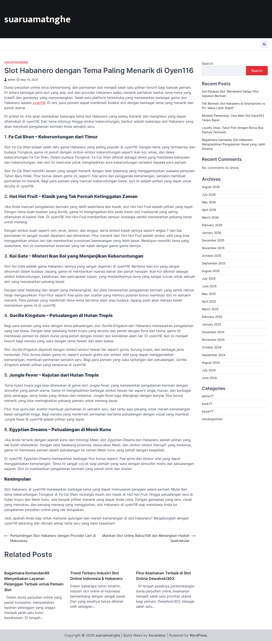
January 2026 (211, 232)
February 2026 (212, 225)
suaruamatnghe (37, 19)
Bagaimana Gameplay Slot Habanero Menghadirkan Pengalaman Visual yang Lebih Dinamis (233, 144)
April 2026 (209, 210)
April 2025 (209, 301)
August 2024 (211, 362)
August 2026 (211, 187)
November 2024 (213, 339)
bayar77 (207, 411)
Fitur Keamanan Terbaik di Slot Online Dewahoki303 (163, 576)
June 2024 (209, 378)
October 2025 (211, 255)
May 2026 (209, 202)
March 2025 (210, 309)
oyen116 (39, 103)
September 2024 (213, 355)
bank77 (207, 404)
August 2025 (211, 271)
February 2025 (212, 316)
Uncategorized (16, 62)
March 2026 (210, 217)
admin (12, 79)
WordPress (198, 635)
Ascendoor (157, 635)
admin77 (208, 396)
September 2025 (213, 263)
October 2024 (211, 347)
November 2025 (213, 248)
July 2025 (209, 278)
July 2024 (209, 370)
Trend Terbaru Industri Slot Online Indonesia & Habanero (96, 576)
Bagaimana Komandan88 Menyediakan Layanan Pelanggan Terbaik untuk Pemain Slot (34, 581)
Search (207, 63)
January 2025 (211, 324)
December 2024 (213, 332)
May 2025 (209, 294)
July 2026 (209, 194)
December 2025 (213, 240)
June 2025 (209, 286)
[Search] (264, 44)
